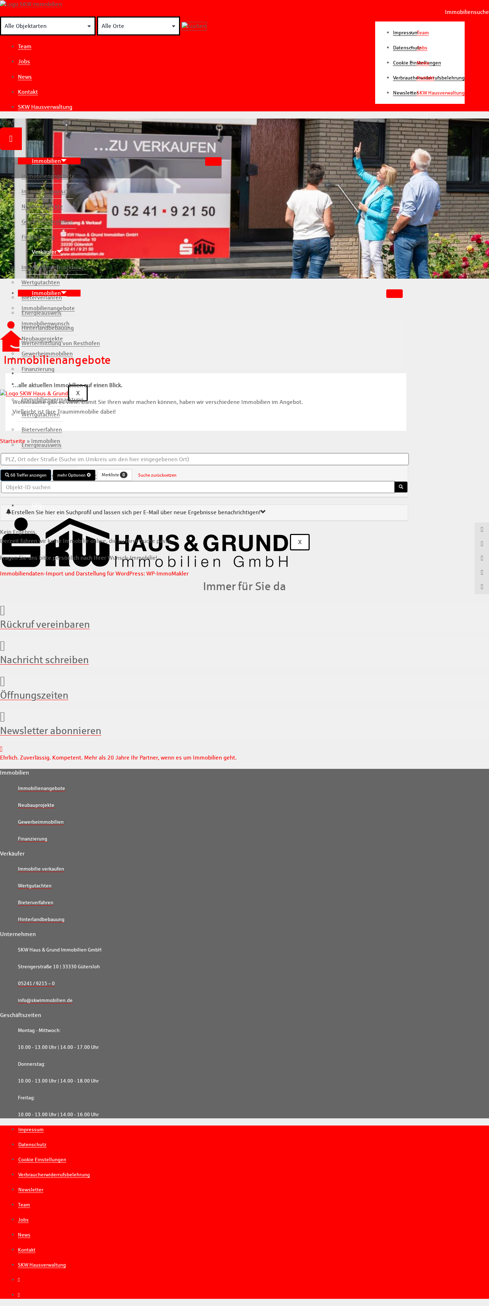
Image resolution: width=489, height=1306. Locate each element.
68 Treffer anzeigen (28, 475)
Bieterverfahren (41, 297)
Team (25, 46)
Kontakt (28, 91)
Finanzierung (37, 236)
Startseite (12, 441)
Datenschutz (32, 1144)
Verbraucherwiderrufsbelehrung (54, 1174)
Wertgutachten (40, 282)
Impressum (31, 1129)
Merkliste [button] (113, 474)
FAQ (37, 505)
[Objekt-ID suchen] (401, 487)
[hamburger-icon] (213, 161)
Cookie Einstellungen (42, 1159)
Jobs (24, 61)
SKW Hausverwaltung (45, 106)
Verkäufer (44, 252)
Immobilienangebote (48, 176)
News (25, 76)
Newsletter (30, 1189)
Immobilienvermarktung (52, 267)
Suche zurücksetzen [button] (157, 475)
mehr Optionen (72, 475)
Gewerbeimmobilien (47, 221)
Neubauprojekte (42, 206)
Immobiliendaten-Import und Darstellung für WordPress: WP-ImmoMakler (94, 573)
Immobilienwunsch (45, 191)
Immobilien (46, 161)
